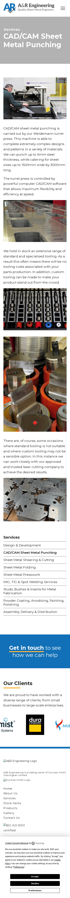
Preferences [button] (18, 867)
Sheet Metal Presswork (21, 575)
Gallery (8, 813)
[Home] (28, 8)
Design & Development (22, 545)
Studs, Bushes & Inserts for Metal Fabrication (29, 591)
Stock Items (12, 803)
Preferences (35, 890)
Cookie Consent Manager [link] (16, 843)
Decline (35, 883)
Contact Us (11, 817)
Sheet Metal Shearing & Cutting (28, 560)
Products (10, 808)
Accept (35, 876)
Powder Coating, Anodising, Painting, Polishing (33, 602)
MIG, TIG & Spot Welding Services (30, 582)
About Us (19, 39)
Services (18, 48)
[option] (35, 725)
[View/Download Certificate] (35, 828)
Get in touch (26, 647)
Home (14, 30)
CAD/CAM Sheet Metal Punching (30, 552)
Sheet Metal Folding (19, 567)
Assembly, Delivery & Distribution (30, 612)
